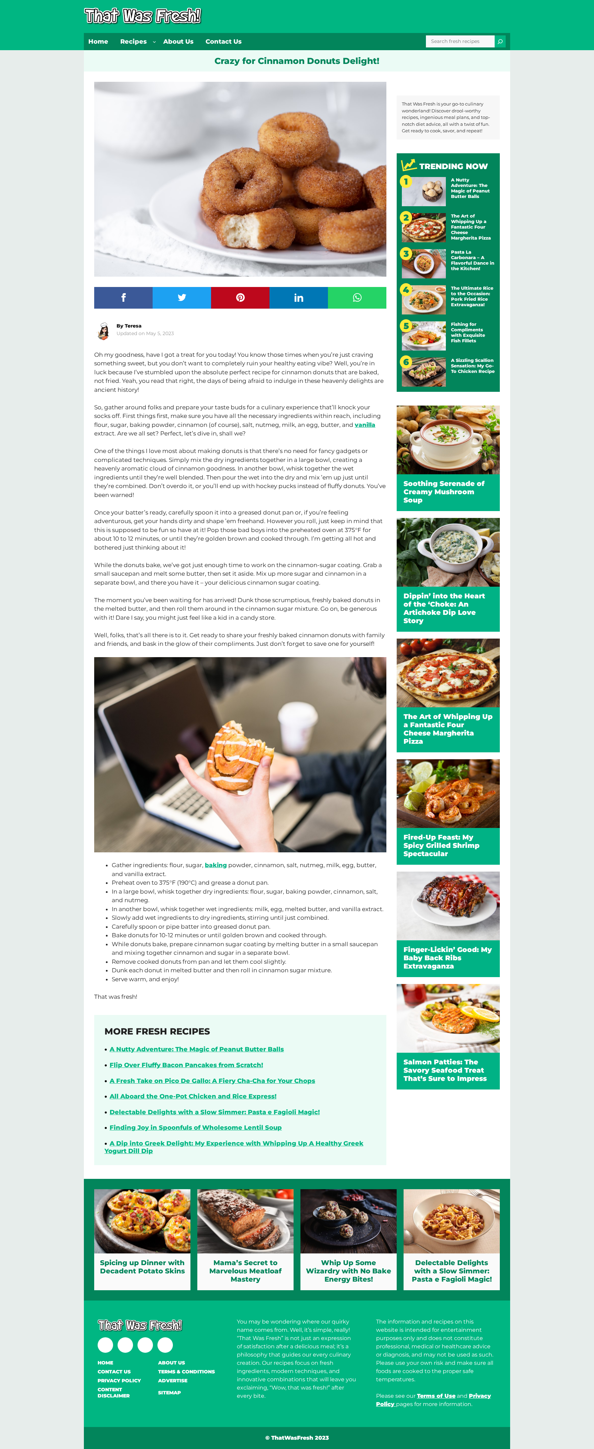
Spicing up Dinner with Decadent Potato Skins (142, 1267)
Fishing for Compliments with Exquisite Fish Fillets (468, 332)
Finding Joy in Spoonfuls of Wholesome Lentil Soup (196, 1127)
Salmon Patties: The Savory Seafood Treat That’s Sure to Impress (445, 1070)
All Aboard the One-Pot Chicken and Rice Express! (193, 1096)
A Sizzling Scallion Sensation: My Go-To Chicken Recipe (473, 365)
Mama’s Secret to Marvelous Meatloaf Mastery (245, 1271)
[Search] (500, 41)
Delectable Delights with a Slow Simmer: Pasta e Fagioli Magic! (215, 1112)
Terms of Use (436, 1396)
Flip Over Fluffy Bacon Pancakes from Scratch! (186, 1065)
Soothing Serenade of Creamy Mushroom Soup (444, 491)
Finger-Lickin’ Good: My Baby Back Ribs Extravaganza (448, 957)
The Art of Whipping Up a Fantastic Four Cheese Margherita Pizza (471, 227)
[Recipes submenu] (154, 41)
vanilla (365, 424)
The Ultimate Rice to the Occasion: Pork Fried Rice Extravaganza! (472, 296)
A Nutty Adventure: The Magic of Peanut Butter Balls (197, 1049)
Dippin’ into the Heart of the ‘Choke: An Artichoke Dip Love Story (444, 608)
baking (216, 865)
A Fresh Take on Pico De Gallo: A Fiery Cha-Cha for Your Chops (212, 1081)
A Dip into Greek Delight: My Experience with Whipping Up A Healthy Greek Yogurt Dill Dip (233, 1147)
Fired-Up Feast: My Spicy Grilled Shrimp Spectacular (442, 845)
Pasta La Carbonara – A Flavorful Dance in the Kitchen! (472, 260)
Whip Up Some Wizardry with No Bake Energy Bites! (348, 1271)
